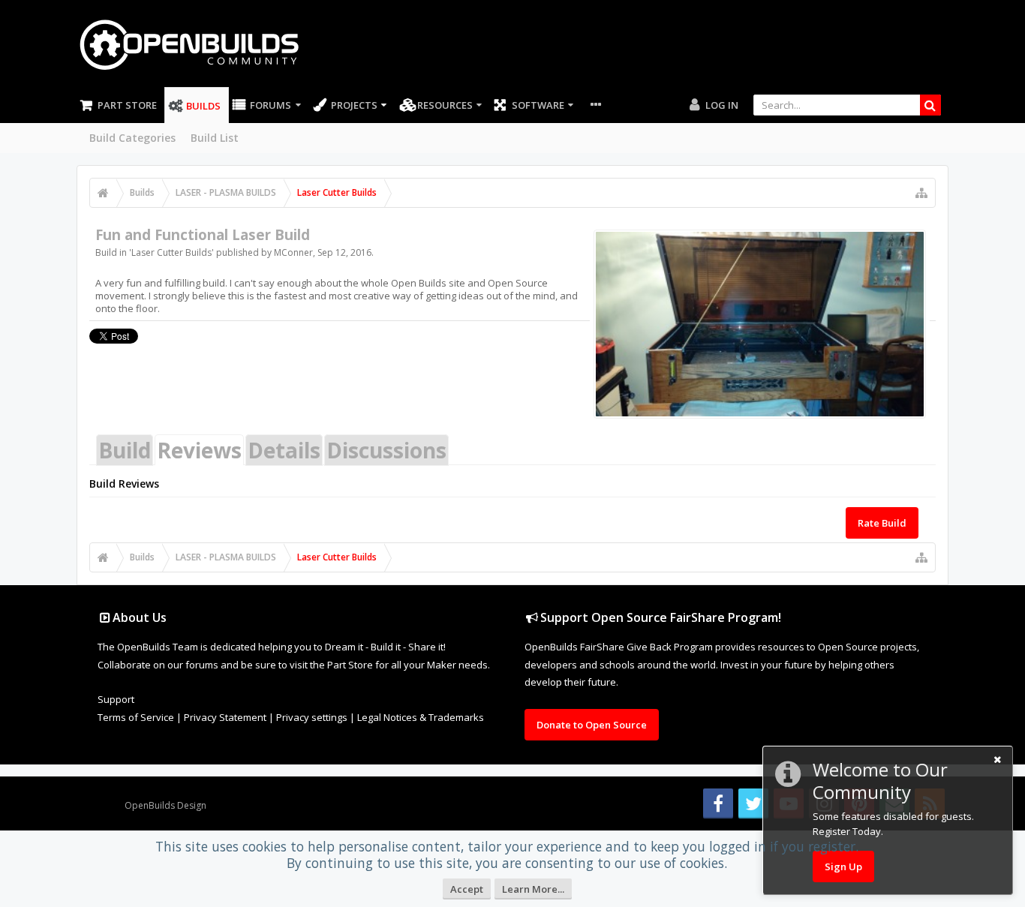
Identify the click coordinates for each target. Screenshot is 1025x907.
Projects (354, 105)
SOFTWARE (538, 105)
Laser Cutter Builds (171, 252)
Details (284, 450)
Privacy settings (311, 717)
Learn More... (533, 889)
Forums (270, 105)
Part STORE (127, 105)
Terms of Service (136, 717)
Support (116, 699)
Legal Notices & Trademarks (420, 717)
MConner (293, 252)
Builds (203, 106)
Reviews (199, 450)
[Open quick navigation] (921, 193)
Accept (466, 889)
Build (124, 450)
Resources (445, 105)
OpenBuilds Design (165, 805)
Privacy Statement (225, 717)
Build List (215, 138)
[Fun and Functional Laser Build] (760, 324)
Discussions (386, 450)
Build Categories (132, 138)
